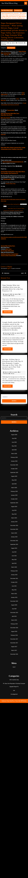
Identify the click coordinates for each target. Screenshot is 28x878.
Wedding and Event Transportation (9, 254)
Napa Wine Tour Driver (6, 115)
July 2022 (14, 552)
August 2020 (14, 605)
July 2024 (14, 510)
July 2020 (14, 608)
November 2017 (14, 642)
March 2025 (14, 487)
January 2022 (14, 574)
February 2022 (14, 570)
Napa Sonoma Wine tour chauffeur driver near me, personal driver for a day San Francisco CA (12, 288)
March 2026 (14, 453)
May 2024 (14, 514)
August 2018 (14, 631)
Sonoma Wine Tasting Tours (8, 245)
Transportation (11, 110)
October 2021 (14, 582)
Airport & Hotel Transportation (8, 255)
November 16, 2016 (9, 333)
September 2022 (14, 544)
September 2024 (14, 502)
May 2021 (14, 589)
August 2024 (14, 506)
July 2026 (14, 438)
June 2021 (14, 586)
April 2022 (14, 563)
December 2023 (14, 525)
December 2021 (14, 578)
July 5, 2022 (6, 42)
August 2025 (14, 476)
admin (13, 42)
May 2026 (14, 446)
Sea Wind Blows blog (9, 3)
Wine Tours (8, 249)
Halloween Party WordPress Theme (10, 701)
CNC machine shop (14, 679)
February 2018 (14, 635)
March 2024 (14, 517)
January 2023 (14, 536)
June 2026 (14, 442)
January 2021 (14, 597)
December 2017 (14, 639)
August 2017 (14, 646)
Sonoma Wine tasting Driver (8, 171)
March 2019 (14, 620)
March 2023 (14, 533)
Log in (14, 667)
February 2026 (14, 457)
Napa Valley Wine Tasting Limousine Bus (11, 147)
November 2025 (14, 464)
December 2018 (14, 627)
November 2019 (14, 612)
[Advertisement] (14, 78)
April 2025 (14, 483)
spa (14, 690)
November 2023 (14, 529)
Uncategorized (18, 10)
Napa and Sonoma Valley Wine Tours (10, 113)
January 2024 (14, 521)
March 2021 (14, 593)
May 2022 (14, 559)
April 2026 (14, 449)
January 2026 (14, 461)
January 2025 (14, 495)
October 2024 (14, 499)
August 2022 (14, 548)
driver (17, 98)
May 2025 (14, 480)
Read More (8, 312)
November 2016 (14, 654)
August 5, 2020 (8, 294)
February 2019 (14, 623)
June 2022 (14, 555)
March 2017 (14, 650)
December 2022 (14, 540)
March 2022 (14, 567)
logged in (9, 268)
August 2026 (14, 434)
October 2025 (14, 468)
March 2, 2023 (8, 372)
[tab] (25, 3)
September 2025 (14, 472)
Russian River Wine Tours (7, 250)
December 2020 (14, 601)
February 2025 (14, 491)
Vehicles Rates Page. (11, 183)
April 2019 (14, 616)
